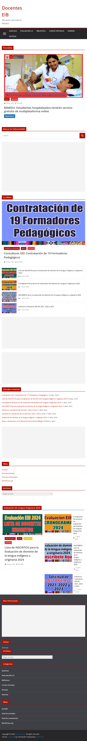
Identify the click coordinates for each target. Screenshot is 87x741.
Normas (71, 31)
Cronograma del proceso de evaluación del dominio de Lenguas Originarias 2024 (49, 283)
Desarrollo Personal (12, 248)
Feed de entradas (8, 473)
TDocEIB (19, 103)
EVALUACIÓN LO (26, 31)
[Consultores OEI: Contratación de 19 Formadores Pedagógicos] (43, 223)
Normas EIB (27, 538)
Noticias (12, 36)
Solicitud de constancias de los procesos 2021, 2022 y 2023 (23, 414)
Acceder (5, 470)
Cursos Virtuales (56, 31)
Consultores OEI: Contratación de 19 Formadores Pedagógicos (35, 255)
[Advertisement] (43, 167)
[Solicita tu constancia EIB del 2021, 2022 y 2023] (9, 308)
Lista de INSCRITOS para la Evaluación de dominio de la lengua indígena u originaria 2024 (50, 271)
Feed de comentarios (9, 477)
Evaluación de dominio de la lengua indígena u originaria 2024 (24, 417)
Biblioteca (41, 31)
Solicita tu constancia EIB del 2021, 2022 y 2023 (36, 306)
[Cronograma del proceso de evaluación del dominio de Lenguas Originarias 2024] (9, 285)
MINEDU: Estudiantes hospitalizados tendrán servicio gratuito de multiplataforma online (38, 109)
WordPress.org (7, 481)
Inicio (7, 99)
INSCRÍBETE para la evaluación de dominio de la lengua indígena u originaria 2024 (49, 295)
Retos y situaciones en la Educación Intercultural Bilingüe (22, 421)
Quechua (13, 31)
